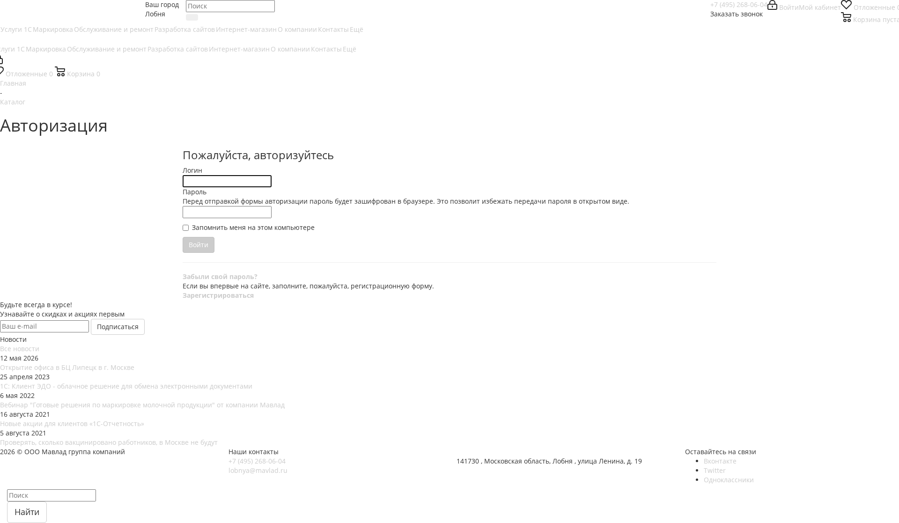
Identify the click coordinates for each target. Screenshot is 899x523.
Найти (27, 511)
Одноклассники (729, 479)
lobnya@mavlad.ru (257, 470)
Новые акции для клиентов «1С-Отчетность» (72, 423)
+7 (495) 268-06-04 (738, 4)
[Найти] (192, 17)
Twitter (715, 470)
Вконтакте (720, 461)
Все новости (19, 348)
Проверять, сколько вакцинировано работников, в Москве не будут (109, 442)
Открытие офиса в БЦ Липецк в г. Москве (67, 367)
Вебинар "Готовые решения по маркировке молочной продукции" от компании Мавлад (142, 404)
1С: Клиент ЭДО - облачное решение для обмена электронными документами (126, 386)
